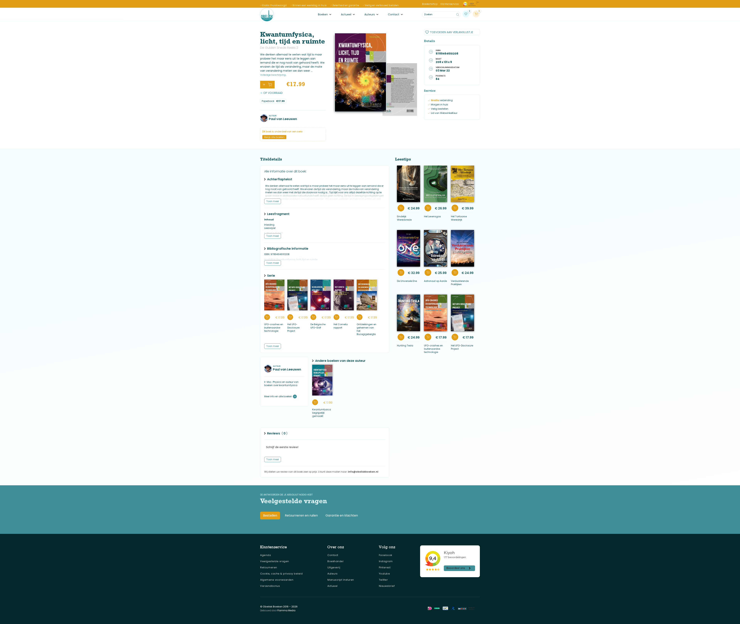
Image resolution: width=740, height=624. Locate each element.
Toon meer (272, 201)
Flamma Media (286, 610)
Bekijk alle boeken (274, 137)
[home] (267, 14)
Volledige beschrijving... (273, 74)
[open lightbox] (360, 72)
